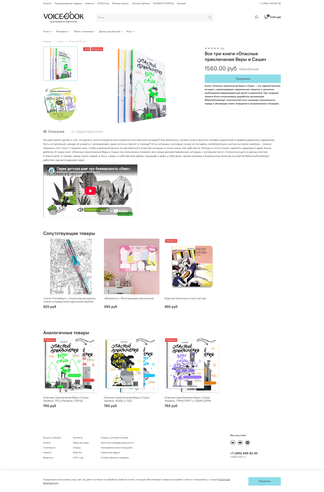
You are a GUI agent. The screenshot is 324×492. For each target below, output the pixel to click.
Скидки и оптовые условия (114, 437)
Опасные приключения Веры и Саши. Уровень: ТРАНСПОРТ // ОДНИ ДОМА (188, 399)
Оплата (46, 442)
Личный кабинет (141, 3)
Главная (47, 41)
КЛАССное (103, 3)
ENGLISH (77, 452)
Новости (89, 3)
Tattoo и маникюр (83, 31)
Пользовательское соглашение (116, 447)
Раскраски (61, 31)
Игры (129, 31)
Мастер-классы (120, 3)
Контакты (78, 437)
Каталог (47, 3)
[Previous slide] (88, 85)
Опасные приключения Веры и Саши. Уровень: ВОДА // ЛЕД (127, 399)
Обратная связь (81, 442)
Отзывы (77, 447)
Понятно (265, 481)
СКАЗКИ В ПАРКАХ (163, 3)
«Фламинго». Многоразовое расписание (129, 298)
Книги (46, 31)
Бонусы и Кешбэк (52, 437)
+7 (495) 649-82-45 (270, 3)
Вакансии (48, 457)
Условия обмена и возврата (115, 457)
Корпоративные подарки (68, 3)
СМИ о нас (78, 457)
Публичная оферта (110, 452)
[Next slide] (60, 121)
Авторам (181, 3)
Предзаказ (242, 79)
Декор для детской (109, 31)
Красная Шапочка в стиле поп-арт (185, 298)
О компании (49, 447)
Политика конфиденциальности (117, 442)
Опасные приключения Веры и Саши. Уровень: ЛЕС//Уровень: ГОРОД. (66, 399)
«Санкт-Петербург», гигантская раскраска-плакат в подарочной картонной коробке (69, 299)
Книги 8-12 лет (77, 41)
